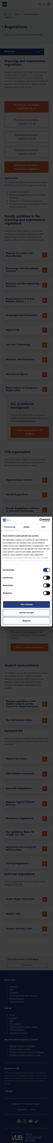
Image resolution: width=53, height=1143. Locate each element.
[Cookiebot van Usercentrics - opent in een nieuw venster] (39, 520)
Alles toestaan (26, 604)
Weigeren (26, 621)
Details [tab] (27, 527)
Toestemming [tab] (9, 527)
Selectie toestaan (26, 613)
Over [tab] (43, 527)
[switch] (46, 578)
